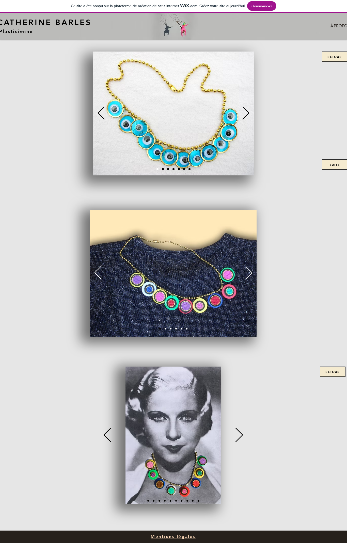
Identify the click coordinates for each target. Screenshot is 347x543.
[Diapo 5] (168, 169)
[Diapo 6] (184, 169)
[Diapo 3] (173, 169)
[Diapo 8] (187, 501)
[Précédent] (101, 113)
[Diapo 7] (189, 169)
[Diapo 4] (179, 169)
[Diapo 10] (198, 501)
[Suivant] (246, 113)
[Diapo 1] (157, 169)
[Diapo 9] (193, 501)
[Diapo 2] (163, 169)
